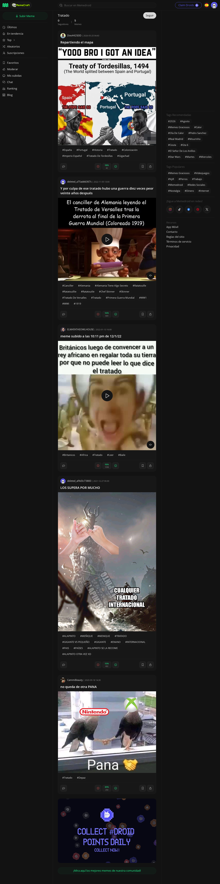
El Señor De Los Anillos (182, 150)
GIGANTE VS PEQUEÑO (77, 642)
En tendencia (15, 33)
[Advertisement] (190, 60)
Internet (204, 190)
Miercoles (206, 156)
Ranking (12, 88)
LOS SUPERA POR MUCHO (80, 487)
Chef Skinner (108, 291)
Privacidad (172, 246)
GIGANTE (101, 642)
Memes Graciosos (180, 127)
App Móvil (172, 227)
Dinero (190, 190)
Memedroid (176, 184)
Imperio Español (73, 155)
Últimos (12, 27)
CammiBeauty (75, 680)
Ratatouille (140, 285)
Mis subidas (14, 75)
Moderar (12, 69)
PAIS (66, 648)
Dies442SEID (74, 35)
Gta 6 (185, 144)
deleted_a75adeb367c (79, 181)
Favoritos (13, 63)
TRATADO (121, 636)
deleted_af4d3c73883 (79, 480)
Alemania (85, 285)
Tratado (113, 149)
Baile (122, 454)
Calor (199, 127)
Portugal (82, 149)
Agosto (186, 121)
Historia (98, 149)
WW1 (144, 297)
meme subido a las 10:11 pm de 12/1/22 (90, 336)
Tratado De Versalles (75, 297)
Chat (10, 82)
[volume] (150, 275)
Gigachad (124, 155)
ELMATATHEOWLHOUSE (80, 329)
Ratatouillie (70, 291)
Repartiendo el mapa (76, 42)
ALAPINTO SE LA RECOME (103, 648)
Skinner (125, 291)
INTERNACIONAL (136, 642)
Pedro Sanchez (198, 133)
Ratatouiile (88, 291)
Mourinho (195, 139)
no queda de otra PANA (78, 687)
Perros (183, 179)
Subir (27, 16)
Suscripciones (15, 53)
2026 (173, 121)
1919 (78, 303)
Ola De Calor (177, 133)
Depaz (82, 777)
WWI (66, 303)
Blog (10, 95)
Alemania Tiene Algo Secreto (112, 285)
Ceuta (173, 144)
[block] (150, 166)
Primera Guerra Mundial (120, 297)
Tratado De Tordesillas (100, 155)
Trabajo (198, 179)
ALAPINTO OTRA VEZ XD (77, 654)
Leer (111, 454)
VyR (172, 179)
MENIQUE (104, 636)
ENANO (116, 642)
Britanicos (69, 454)
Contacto (171, 232)
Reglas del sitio (175, 237)
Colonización (130, 149)
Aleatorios (13, 46)
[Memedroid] (5, 5)
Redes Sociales (197, 184)
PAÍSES (79, 648)
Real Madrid (176, 139)
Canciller (68, 285)
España (68, 149)
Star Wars (175, 156)
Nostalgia (175, 190)
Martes (190, 156)
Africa (84, 454)
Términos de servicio (178, 241)
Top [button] (9, 40)
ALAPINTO (70, 636)
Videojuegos (202, 173)
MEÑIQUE (87, 636)
